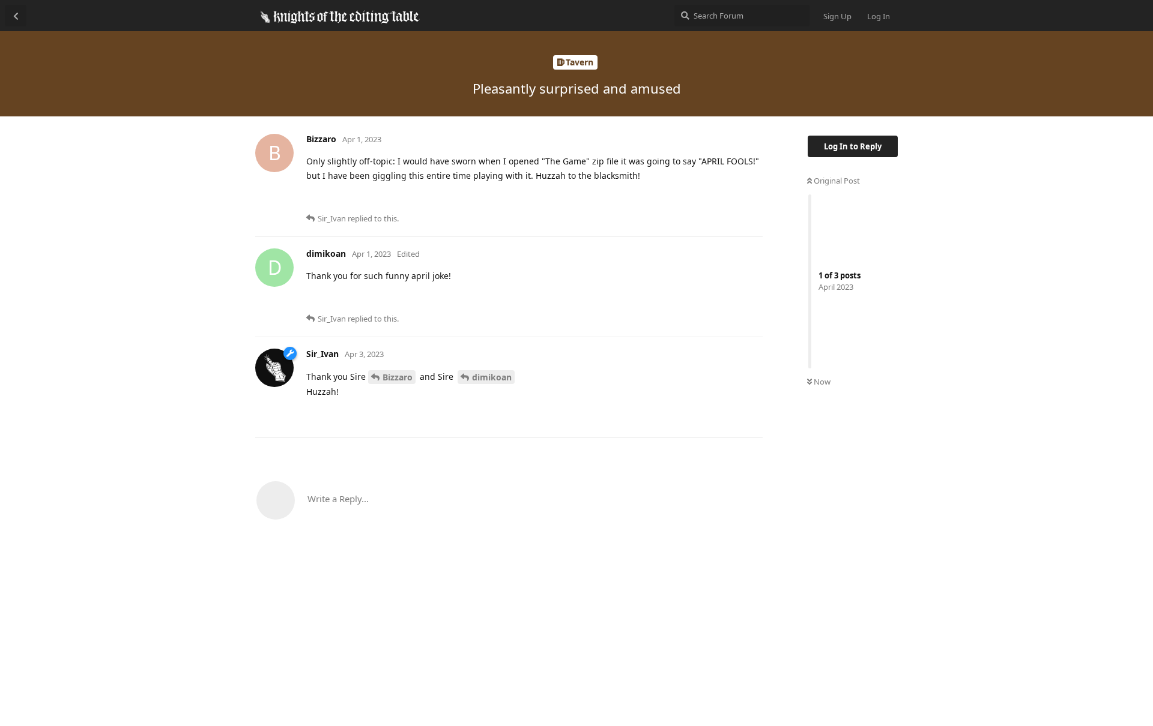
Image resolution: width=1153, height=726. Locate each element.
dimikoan (492, 377)
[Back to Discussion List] (15, 15)
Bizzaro (398, 377)
